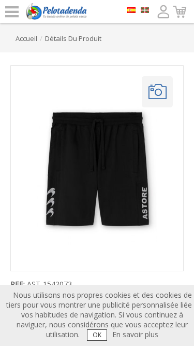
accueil (26, 38)
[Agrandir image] (157, 91)
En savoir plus (135, 334)
